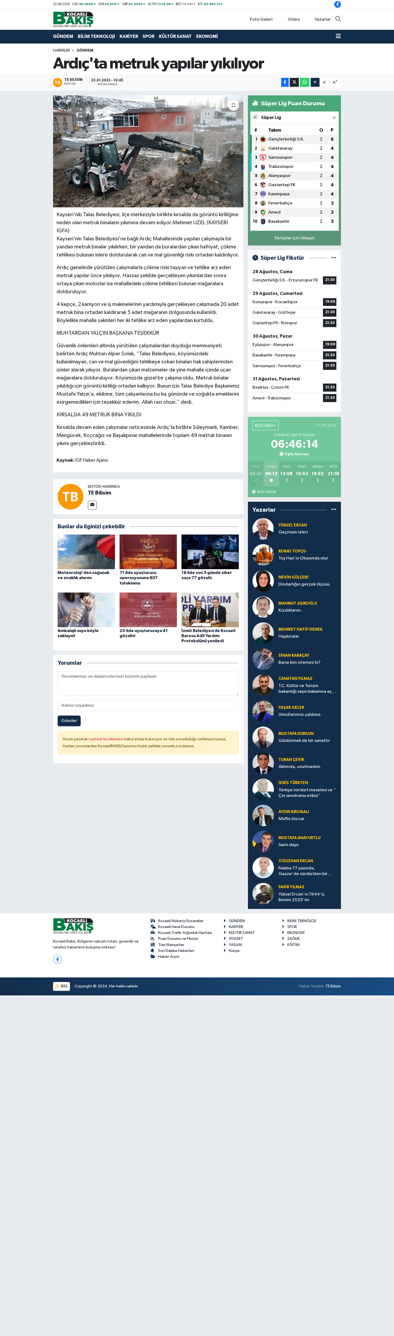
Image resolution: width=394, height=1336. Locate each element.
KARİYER (129, 36)
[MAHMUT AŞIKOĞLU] (263, 607)
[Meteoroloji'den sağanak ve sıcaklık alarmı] (86, 552)
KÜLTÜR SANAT (175, 36)
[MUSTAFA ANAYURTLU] (263, 841)
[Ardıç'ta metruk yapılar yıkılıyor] (148, 151)
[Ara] (338, 19)
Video (294, 19)
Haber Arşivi (168, 957)
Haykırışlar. (289, 636)
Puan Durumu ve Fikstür (178, 939)
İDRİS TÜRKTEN (293, 783)
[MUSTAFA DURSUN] (263, 737)
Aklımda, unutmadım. (299, 766)
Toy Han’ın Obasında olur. (303, 558)
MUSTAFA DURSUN (296, 734)
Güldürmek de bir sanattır (304, 740)
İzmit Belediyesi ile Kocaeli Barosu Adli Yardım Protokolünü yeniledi (208, 636)
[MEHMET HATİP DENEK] (263, 633)
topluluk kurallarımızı (106, 739)
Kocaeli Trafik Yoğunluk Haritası (185, 933)
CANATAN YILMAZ (295, 679)
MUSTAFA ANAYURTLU (299, 838)
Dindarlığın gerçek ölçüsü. (304, 584)
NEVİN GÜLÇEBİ (293, 577)
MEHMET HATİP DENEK (300, 629)
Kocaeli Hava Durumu (176, 927)
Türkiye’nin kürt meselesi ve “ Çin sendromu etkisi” (307, 793)
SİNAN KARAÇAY (293, 655)
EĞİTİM (293, 945)
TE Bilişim (333, 986)
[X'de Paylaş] (294, 82)
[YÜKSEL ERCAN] (263, 528)
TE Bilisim (99, 493)
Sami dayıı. (289, 845)
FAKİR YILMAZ (291, 887)
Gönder (69, 720)
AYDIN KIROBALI (293, 812)
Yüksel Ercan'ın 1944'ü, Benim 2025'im (301, 897)
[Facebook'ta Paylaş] (285, 82)
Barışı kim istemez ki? (299, 662)
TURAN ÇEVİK (291, 760)
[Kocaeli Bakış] (73, 19)
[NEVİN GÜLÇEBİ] (263, 581)
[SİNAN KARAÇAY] (263, 659)
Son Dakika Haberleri (176, 951)
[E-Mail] (92, 505)
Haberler (61, 50)
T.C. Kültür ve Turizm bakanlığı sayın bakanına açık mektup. (306, 689)
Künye (234, 951)
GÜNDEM (63, 36)
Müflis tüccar (291, 819)
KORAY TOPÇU (292, 551)
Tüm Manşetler (171, 945)
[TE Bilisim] (70, 496)
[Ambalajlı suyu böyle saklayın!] (86, 610)
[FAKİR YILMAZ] (263, 893)
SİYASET (236, 939)
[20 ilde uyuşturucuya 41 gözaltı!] (148, 610)
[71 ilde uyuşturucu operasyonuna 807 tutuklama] (148, 552)
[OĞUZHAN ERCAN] (263, 867)
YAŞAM (235, 945)
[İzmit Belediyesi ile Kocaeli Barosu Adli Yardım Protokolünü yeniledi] (210, 610)
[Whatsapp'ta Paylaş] (304, 82)
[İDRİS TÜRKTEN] (263, 789)
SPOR (148, 36)
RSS (64, 986)
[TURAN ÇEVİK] (263, 763)
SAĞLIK (293, 939)
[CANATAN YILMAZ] (263, 685)
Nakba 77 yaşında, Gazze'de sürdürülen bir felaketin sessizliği (303, 871)
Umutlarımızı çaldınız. (300, 714)
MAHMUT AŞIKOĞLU (297, 603)
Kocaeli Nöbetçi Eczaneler (181, 921)
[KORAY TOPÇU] (263, 555)
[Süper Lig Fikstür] (333, 258)
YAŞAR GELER (291, 708)
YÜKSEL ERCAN (292, 525)
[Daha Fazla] (315, 82)
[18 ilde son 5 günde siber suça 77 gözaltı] (210, 552)
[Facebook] (57, 959)
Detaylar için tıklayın (294, 238)
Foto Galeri (261, 19)
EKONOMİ (207, 36)
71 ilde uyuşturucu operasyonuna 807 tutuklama (139, 577)
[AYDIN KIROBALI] (263, 815)
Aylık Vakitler (266, 492)
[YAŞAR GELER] (263, 711)
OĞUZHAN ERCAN (295, 861)
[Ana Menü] (338, 36)
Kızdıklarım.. (290, 610)
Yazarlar (323, 19)
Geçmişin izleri (293, 532)
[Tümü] (333, 510)
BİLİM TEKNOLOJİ (96, 36)
